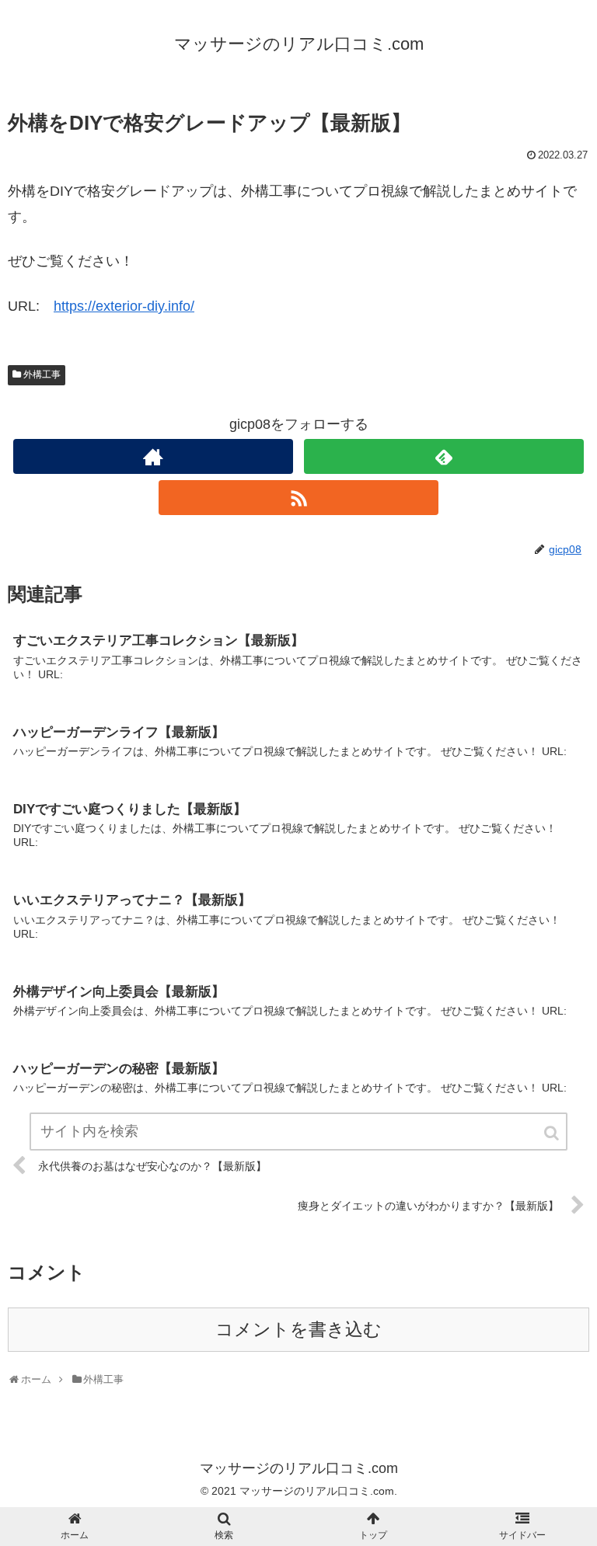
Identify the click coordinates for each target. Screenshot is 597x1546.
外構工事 (42, 374)
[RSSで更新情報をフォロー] (298, 497)
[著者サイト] (152, 456)
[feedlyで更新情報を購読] (443, 456)
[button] (552, 1133)
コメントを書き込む (298, 1329)
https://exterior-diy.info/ (124, 306)
